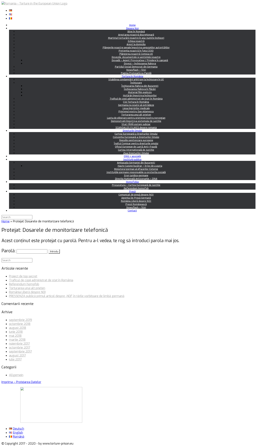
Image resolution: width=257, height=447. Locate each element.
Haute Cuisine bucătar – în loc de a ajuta (140, 165)
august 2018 (17, 328)
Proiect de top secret (23, 276)
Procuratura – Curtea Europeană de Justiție (136, 184)
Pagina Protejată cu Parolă (136, 72)
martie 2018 (17, 340)
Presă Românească (136, 204)
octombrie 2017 (19, 348)
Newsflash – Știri (136, 69)
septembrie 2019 (20, 320)
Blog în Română (136, 31)
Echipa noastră (136, 41)
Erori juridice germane (136, 175)
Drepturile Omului (132, 130)
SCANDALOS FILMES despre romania (136, 127)
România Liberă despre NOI (136, 200)
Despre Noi (132, 28)
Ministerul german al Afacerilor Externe (136, 168)
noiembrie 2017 (19, 344)
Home (132, 25)
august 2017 (17, 355)
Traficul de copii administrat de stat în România (136, 98)
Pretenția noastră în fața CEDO (136, 50)
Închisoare (136, 82)
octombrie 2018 (19, 324)
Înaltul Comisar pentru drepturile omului (136, 143)
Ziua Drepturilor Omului (136, 152)
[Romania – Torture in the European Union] (34, 3)
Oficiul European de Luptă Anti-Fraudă (136, 146)
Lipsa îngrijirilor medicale (136, 108)
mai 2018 (15, 336)
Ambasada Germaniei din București (136, 162)
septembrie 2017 (20, 351)
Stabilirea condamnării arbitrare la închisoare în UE (136, 79)
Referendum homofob (136, 188)
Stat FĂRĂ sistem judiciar (136, 124)
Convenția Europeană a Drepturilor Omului (136, 136)
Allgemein (16, 375)
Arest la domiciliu (136, 44)
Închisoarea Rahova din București (139, 85)
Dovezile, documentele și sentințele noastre (136, 57)
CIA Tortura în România (136, 101)
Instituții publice (132, 159)
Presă (132, 191)
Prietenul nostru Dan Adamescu (136, 111)
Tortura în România (132, 76)
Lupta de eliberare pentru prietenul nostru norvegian (136, 117)
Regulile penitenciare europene (136, 140)
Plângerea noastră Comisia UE (136, 53)
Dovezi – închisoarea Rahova (140, 63)
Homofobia (132, 181)
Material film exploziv (140, 92)
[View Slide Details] (51, 422)
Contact (132, 210)
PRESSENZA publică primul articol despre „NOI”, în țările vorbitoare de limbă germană (66, 296)
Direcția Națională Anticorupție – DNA (136, 178)
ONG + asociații (132, 156)
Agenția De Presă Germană (136, 197)
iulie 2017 (15, 359)
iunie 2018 (16, 332)
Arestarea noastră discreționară (136, 34)
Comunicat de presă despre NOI (136, 194)
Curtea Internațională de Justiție (136, 149)
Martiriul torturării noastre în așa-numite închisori (136, 37)
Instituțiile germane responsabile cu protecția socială (136, 172)
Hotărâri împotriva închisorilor (140, 95)
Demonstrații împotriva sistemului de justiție (136, 120)
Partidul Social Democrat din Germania (136, 66)
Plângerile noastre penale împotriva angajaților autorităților (136, 47)
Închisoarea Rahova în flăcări (140, 88)
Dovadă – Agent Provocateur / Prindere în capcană (140, 60)
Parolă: (9, 251)
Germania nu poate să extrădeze (136, 104)
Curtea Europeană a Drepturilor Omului (136, 133)
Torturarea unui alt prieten (136, 114)
